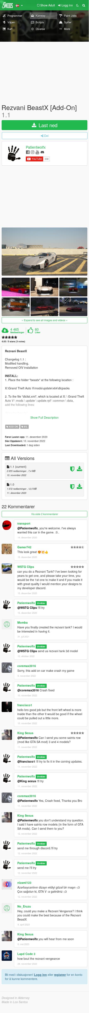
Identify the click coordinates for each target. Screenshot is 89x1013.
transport (23, 523)
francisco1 (24, 705)
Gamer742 (24, 547)
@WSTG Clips (27, 607)
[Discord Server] (42, 152)
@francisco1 (26, 761)
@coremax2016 (28, 690)
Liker (37, 332)
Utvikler (41, 603)
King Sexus (25, 733)
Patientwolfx (36, 147)
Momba (22, 622)
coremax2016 (26, 666)
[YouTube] (37, 152)
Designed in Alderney (16, 998)
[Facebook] (28, 152)
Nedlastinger (17, 332)
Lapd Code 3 (26, 954)
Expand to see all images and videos (44, 320)
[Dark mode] (77, 5)
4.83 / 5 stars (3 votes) (13, 341)
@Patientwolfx (27, 528)
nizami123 (24, 882)
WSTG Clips (25, 567)
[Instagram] (32, 152)
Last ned (47, 125)
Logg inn (40, 975)
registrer (60, 975)
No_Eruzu (24, 906)
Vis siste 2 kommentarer (44, 514)
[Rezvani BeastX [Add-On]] (44, 251)
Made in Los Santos (15, 1002)
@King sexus (26, 781)
